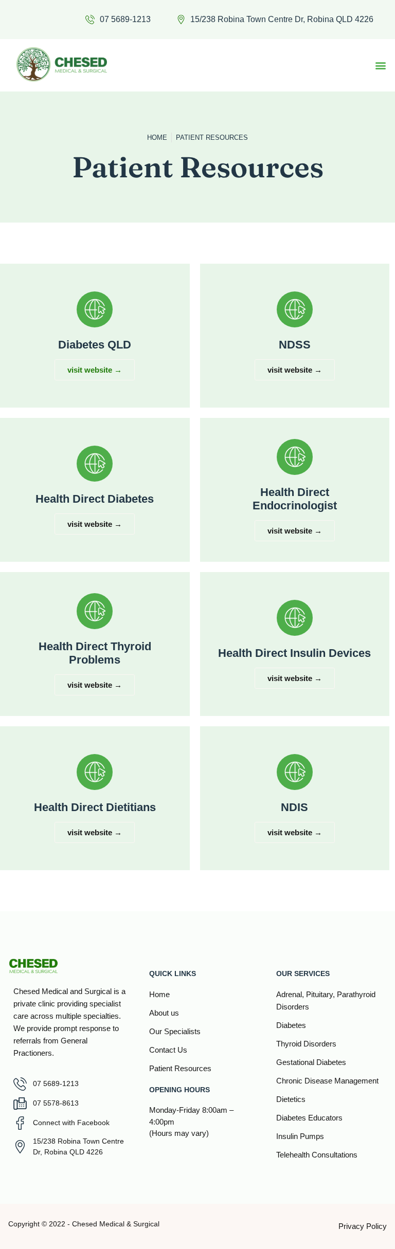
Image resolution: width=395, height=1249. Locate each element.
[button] (380, 65)
